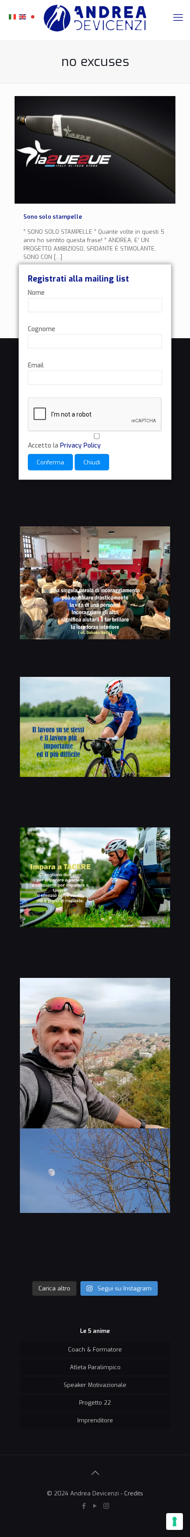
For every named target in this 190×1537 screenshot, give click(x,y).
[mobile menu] (178, 17)
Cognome (41, 329)
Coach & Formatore (95, 1349)
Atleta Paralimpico (95, 1367)
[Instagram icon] (106, 1506)
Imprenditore (95, 1420)
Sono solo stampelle (52, 216)
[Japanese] (33, 16)
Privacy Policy (80, 445)
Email (36, 365)
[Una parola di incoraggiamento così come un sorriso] (95, 601)
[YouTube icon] (95, 1506)
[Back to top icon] (95, 1473)
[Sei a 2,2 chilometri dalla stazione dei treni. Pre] (95, 1053)
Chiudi (92, 462)
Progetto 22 (95, 1402)
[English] (23, 16)
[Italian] (13, 16)
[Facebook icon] (84, 1506)
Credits (133, 1493)
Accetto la (64, 445)
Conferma (50, 462)
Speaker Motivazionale (95, 1385)
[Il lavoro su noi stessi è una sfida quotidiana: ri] (95, 752)
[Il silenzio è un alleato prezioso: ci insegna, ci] (95, 902)
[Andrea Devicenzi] (95, 17)
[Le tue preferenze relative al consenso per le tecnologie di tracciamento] (174, 1521)
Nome (36, 293)
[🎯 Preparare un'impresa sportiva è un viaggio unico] (95, 1203)
